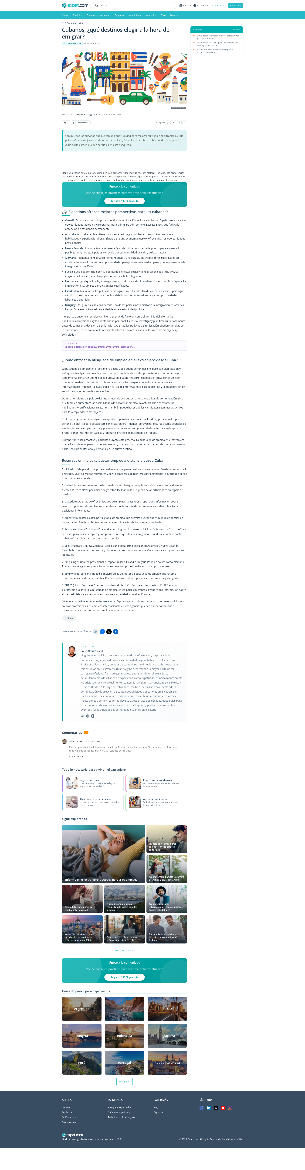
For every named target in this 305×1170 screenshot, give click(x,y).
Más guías (124, 1081)
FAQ (156, 1107)
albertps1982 (76, 741)
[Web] (88, 716)
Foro (163, 15)
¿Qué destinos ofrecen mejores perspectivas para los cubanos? (218, 37)
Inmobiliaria (135, 15)
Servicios (77, 15)
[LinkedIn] (83, 716)
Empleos (119, 15)
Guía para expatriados (120, 1112)
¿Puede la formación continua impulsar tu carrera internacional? (100, 346)
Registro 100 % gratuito (124, 200)
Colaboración (69, 1122)
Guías (65, 15)
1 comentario (82, 122)
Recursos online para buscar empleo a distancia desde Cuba (215, 51)
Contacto (66, 1107)
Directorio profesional (98, 15)
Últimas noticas (72, 43)
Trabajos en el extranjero (121, 1117)
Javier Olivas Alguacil (86, 114)
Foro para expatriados (119, 1107)
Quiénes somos (70, 1117)
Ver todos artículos (125, 950)
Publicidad (67, 1112)
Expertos (158, 1112)
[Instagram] (93, 716)
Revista (187, 5)
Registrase (235, 5)
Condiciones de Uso (232, 1139)
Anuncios (151, 15)
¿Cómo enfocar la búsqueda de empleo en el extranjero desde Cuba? (218, 44)
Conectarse (218, 5)
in (185, 123)
